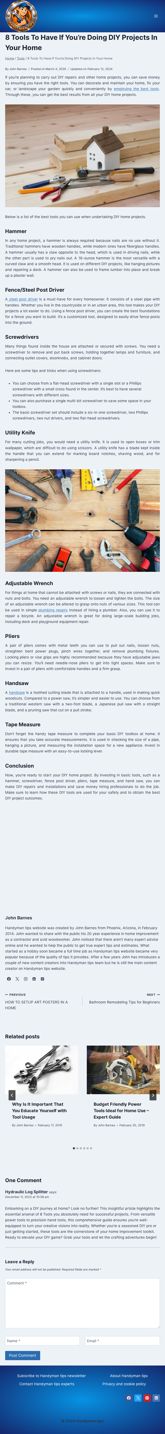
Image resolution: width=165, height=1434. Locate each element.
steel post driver (23, 299)
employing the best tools (136, 89)
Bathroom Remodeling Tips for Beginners (124, 998)
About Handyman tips (129, 1376)
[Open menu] (156, 16)
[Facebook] (129, 1398)
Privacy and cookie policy (124, 1384)
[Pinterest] (147, 1398)
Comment (17, 1283)
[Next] (153, 1095)
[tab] (74, 1148)
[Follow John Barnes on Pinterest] (42, 979)
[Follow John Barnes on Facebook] (8, 979)
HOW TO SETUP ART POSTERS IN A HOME (36, 1001)
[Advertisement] (82, 853)
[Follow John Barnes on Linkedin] (34, 979)
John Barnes (25, 1125)
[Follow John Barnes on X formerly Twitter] (17, 979)
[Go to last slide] (12, 1095)
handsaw (17, 692)
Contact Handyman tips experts (46, 1384)
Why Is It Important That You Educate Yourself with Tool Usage (39, 1111)
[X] (138, 1398)
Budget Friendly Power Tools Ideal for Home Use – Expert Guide (121, 1111)
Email (93, 1341)
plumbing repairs (53, 610)
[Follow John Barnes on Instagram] (25, 979)
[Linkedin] (156, 1398)
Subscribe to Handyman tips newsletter (51, 1376)
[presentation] (41, 1070)
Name (13, 1341)
